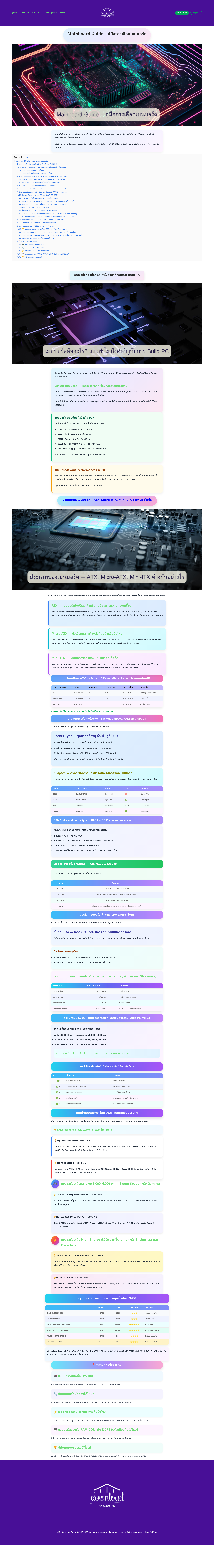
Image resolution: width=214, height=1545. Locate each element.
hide (26, 157)
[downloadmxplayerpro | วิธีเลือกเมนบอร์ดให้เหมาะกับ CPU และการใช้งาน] (107, 13)
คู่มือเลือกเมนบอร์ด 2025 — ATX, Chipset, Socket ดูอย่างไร (34, 13)
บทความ (62, 13)
